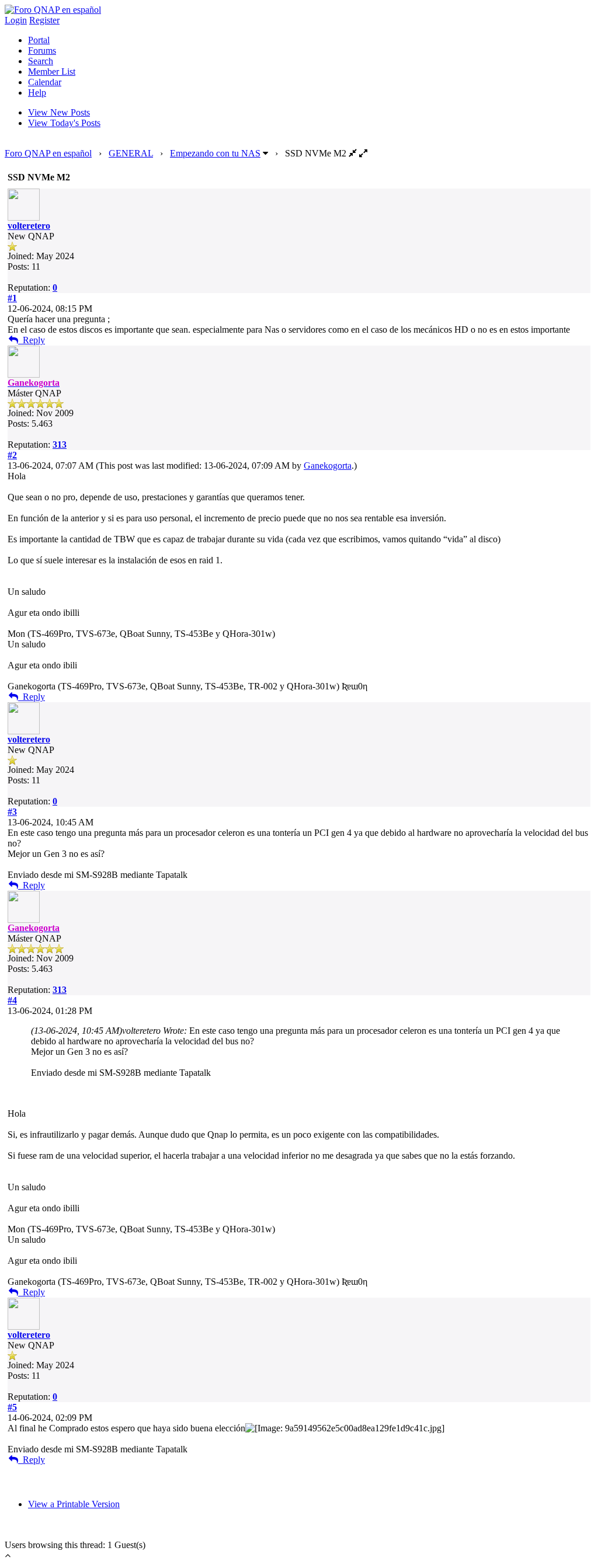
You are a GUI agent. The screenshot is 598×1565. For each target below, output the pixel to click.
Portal (39, 40)
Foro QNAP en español (48, 153)
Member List (51, 71)
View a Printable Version (74, 1504)
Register (44, 20)
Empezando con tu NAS (215, 153)
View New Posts (59, 112)
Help (37, 92)
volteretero (29, 226)
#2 (12, 455)
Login (16, 20)
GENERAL (131, 153)
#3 (12, 812)
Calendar (44, 82)
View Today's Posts (64, 123)
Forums (42, 50)
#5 (12, 1407)
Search (40, 61)
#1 (12, 298)
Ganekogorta (328, 465)
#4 (12, 1000)
